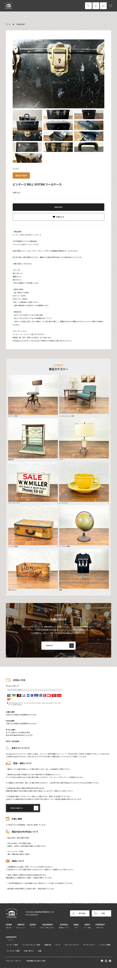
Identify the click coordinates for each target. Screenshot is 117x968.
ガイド (33, 925)
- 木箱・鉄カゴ (28, 951)
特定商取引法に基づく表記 (36, 961)
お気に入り (60, 217)
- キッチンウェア (88, 945)
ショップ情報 (87, 925)
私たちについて (20, 925)
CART (103, 913)
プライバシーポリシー (14, 961)
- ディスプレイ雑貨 (13, 951)
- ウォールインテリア (71, 945)
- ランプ (57, 945)
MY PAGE (82, 913)
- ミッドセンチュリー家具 (30, 945)
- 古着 (39, 951)
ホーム (8, 24)
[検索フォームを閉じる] (88, 5)
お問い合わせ (99, 925)
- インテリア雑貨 (104, 945)
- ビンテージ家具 (12, 945)
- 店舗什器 (47, 945)
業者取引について (64, 925)
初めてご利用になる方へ (47, 925)
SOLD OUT (21, 24)
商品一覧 (9, 925)
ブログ (76, 925)
